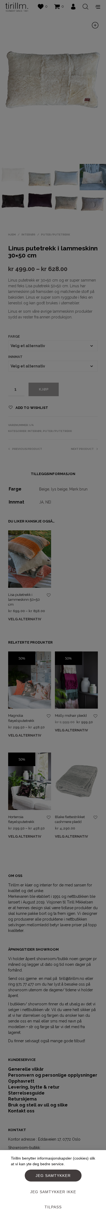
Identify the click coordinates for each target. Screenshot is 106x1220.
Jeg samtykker (53, 1175)
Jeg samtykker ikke (53, 1192)
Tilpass (53, 1207)
